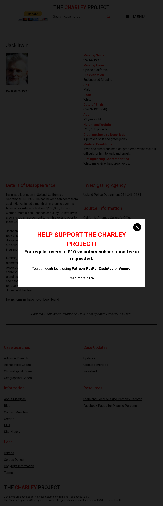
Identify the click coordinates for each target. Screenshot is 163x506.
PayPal (91, 268)
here (90, 278)
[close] (137, 227)
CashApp (106, 268)
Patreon (78, 268)
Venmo (124, 268)
